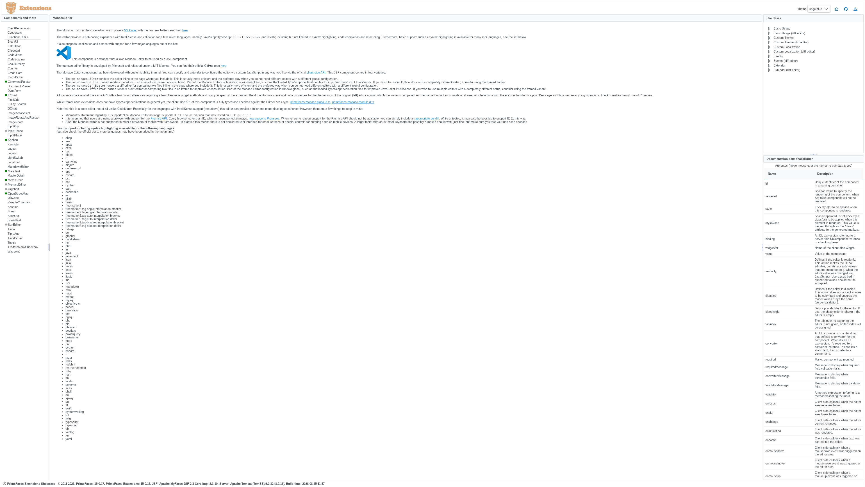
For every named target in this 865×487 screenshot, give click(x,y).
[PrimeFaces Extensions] (11, 8)
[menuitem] (23, 28)
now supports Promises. (264, 118)
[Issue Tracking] (855, 9)
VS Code (130, 30)
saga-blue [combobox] (815, 9)
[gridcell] (789, 183)
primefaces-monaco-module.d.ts (353, 102)
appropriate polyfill (427, 118)
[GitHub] (846, 9)
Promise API (158, 118)
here (185, 30)
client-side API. (316, 72)
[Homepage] (836, 9)
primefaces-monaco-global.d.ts (310, 102)
